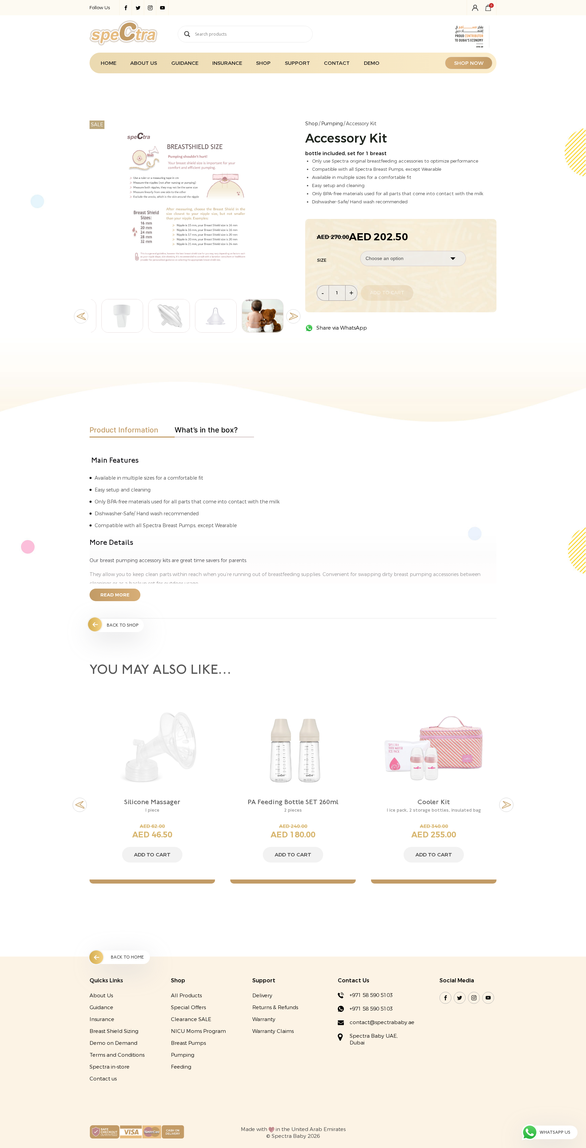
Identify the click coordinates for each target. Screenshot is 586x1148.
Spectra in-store (110, 1066)
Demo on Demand (113, 1043)
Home (108, 63)
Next (293, 316)
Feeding (181, 1066)
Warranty (263, 1019)
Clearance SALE (191, 1019)
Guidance (184, 63)
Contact (337, 63)
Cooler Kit (293, 802)
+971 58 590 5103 (371, 995)
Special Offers (188, 1007)
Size (321, 260)
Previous (81, 316)
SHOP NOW (469, 63)
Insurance (227, 63)
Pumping (332, 124)
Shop (263, 63)
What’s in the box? (206, 430)
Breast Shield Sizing (114, 1031)
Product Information (124, 430)
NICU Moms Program (198, 1031)
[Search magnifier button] (187, 34)
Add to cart (387, 293)
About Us (143, 63)
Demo (371, 63)
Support (297, 63)
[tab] (132, 430)
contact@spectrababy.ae (382, 1022)
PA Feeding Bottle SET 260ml (152, 802)
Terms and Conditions (117, 1055)
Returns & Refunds (275, 1007)
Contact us (103, 1078)
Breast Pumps (188, 1043)
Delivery (262, 995)
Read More (115, 595)
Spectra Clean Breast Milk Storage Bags (434, 806)
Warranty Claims (273, 1031)
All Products (186, 995)
